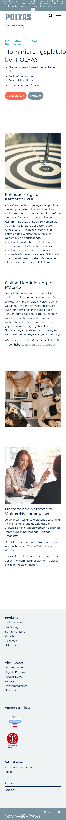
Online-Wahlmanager (40, 546)
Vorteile (9, 636)
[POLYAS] (27, 17)
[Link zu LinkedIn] (49, 812)
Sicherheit (11, 641)
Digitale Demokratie (17, 672)
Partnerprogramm (16, 686)
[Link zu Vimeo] (45, 812)
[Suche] (49, 17)
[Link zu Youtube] (58, 812)
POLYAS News (13, 676)
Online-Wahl (35, 209)
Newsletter (12, 690)
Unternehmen (14, 667)
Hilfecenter (12, 645)
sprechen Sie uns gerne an (39, 344)
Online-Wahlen (14, 622)
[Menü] (57, 17)
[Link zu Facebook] (54, 812)
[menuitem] (49, 17)
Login (8, 771)
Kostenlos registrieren (18, 767)
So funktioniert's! (15, 631)
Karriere (9, 681)
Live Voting (12, 627)
